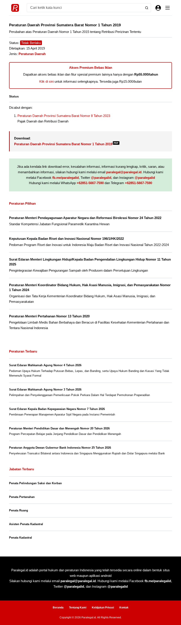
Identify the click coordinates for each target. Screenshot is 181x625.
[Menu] (167, 8)
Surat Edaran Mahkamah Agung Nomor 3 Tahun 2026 (45, 389)
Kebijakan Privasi (103, 607)
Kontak (123, 607)
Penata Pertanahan (22, 497)
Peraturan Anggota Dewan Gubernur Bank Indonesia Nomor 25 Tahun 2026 (60, 447)
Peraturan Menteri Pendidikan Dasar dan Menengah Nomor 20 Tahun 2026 (59, 428)
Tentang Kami (77, 607)
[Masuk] (158, 8)
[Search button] (146, 8)
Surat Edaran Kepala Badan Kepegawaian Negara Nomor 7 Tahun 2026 (57, 409)
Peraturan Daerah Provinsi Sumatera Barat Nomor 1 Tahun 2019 (66, 144)
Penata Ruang (18, 510)
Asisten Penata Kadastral (26, 524)
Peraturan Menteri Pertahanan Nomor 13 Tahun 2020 (49, 316)
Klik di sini (46, 81)
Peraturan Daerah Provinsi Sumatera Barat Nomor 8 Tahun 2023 (63, 116)
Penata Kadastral (20, 537)
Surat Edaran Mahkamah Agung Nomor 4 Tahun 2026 (45, 365)
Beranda (58, 607)
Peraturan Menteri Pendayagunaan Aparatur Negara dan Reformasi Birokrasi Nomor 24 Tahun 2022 (85, 218)
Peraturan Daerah (32, 54)
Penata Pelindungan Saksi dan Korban (35, 483)
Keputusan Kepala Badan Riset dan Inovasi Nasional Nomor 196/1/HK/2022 (66, 238)
